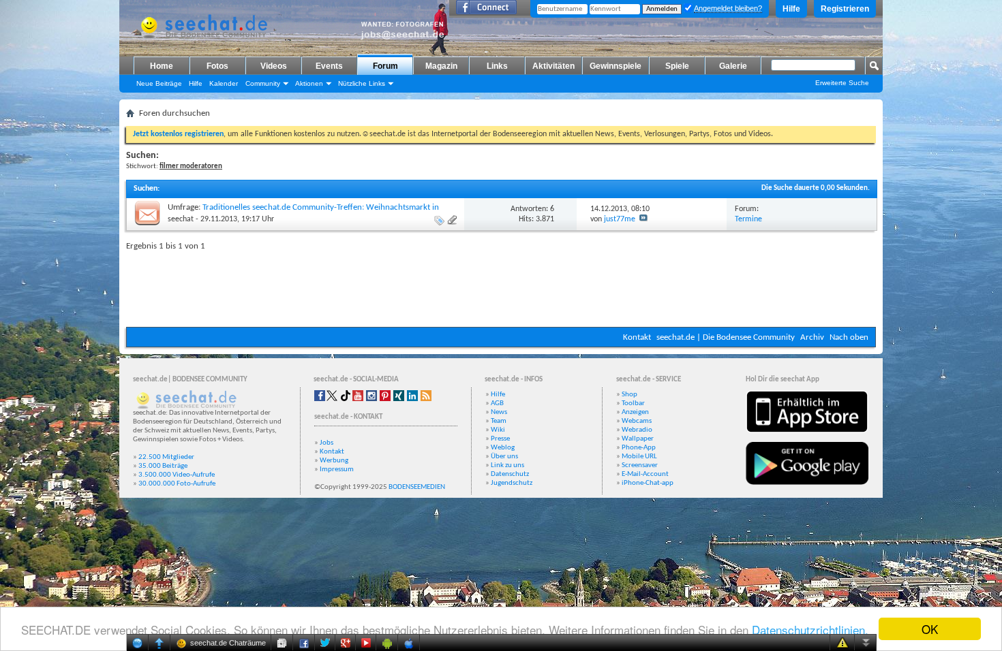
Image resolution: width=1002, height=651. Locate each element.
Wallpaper (638, 439)
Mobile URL (639, 456)
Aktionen (309, 83)
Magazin (441, 66)
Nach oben (849, 337)
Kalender (223, 83)
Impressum (337, 469)
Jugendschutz (511, 483)
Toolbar (633, 403)
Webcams (637, 421)
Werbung (334, 460)
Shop (629, 394)
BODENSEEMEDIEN (417, 487)
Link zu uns (507, 465)
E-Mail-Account (645, 474)
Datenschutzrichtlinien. (810, 629)
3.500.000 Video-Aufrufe (176, 475)
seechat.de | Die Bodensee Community (725, 337)
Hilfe (791, 9)
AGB (497, 403)
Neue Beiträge (159, 83)
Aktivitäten (553, 66)
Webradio (637, 430)
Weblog (503, 447)
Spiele (677, 66)
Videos (273, 66)
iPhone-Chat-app (647, 483)
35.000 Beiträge (162, 466)
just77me (619, 219)
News (499, 412)
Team (498, 421)
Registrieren (845, 9)
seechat (181, 219)
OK (930, 628)
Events (329, 66)
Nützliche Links (361, 83)
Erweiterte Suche (842, 82)
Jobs (326, 443)
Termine (748, 219)
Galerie (733, 66)
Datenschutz (510, 474)
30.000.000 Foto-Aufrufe (176, 484)
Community (262, 83)
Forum (385, 66)
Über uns (504, 456)
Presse (500, 439)
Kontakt (637, 337)
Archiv (812, 337)
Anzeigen (635, 412)
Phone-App (639, 447)
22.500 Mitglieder (166, 457)
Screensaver (640, 465)
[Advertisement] (501, 286)
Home (161, 66)
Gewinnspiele (615, 66)
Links (497, 66)
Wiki (498, 430)
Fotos (217, 66)
